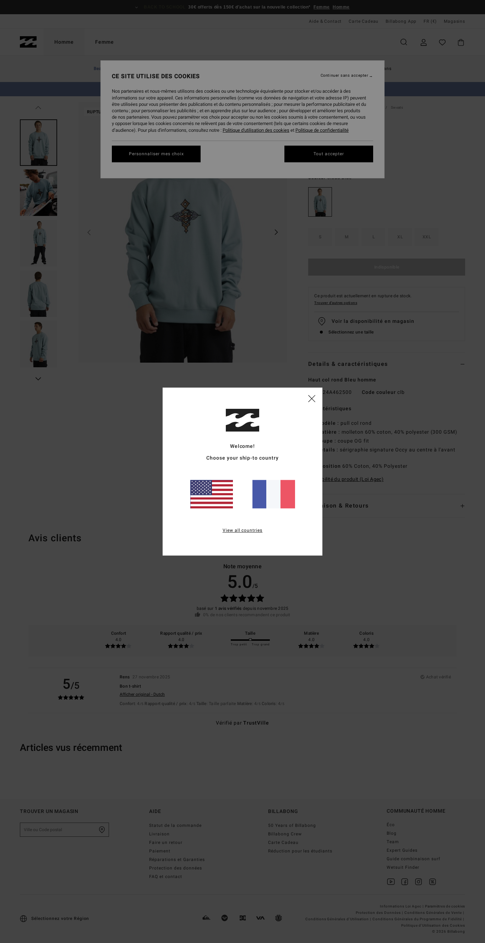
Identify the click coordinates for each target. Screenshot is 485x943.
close (311, 398)
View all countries (243, 530)
